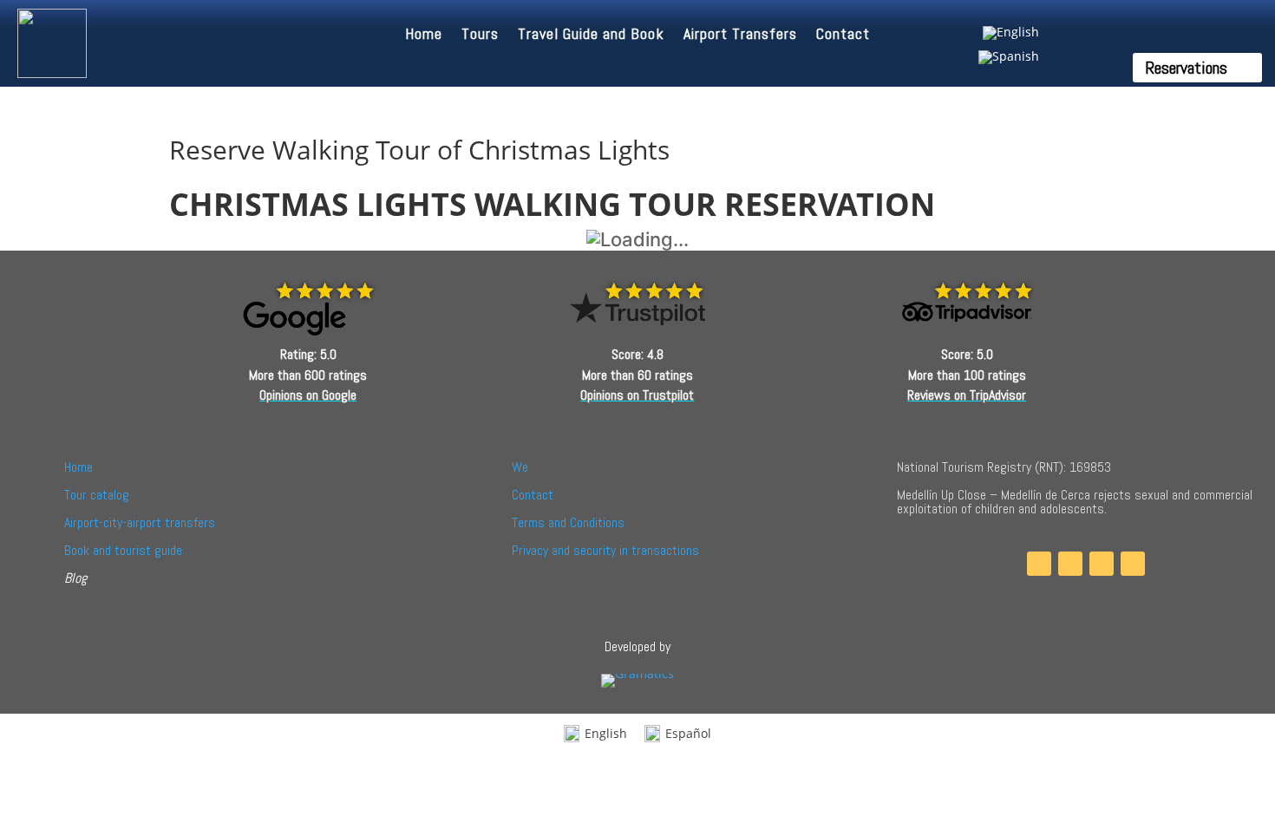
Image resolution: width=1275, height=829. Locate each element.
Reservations (1186, 67)
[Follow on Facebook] (1039, 564)
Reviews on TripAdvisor (966, 395)
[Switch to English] (1009, 33)
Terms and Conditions (568, 522)
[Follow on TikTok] (1101, 564)
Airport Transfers (740, 35)
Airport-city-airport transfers (139, 522)
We (520, 467)
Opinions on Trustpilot (637, 395)
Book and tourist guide (123, 550)
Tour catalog (96, 495)
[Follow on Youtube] (1133, 564)
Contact (843, 35)
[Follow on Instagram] (1070, 564)
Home (423, 35)
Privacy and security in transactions (605, 550)
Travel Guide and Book (591, 35)
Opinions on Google (307, 395)
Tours (480, 35)
